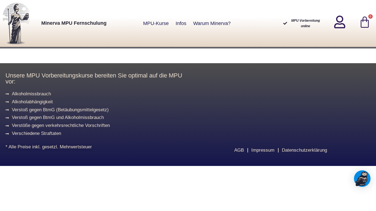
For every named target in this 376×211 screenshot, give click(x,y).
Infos (181, 23)
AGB (239, 150)
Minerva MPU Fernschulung (74, 23)
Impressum (262, 150)
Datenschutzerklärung (304, 150)
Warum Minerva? (212, 23)
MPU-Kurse (156, 23)
